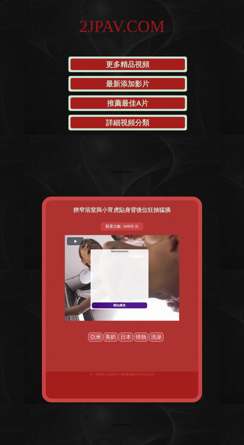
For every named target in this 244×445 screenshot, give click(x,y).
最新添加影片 (127, 84)
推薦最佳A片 (127, 103)
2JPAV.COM (122, 26)
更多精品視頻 (127, 64)
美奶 (110, 337)
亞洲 (95, 337)
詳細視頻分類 (127, 123)
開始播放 (119, 305)
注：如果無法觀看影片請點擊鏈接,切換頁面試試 (122, 374)
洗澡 (156, 337)
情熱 (141, 337)
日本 (125, 337)
